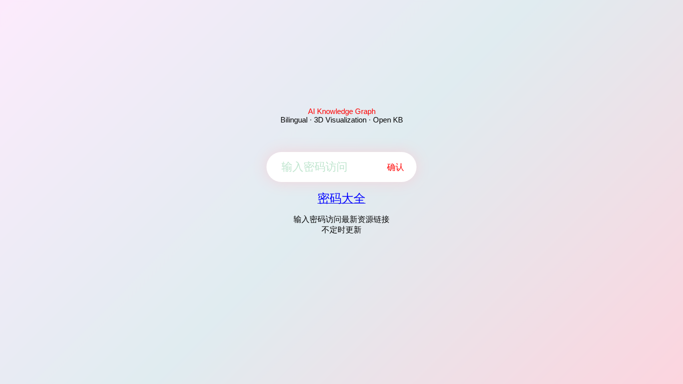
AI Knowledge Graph (342, 111)
